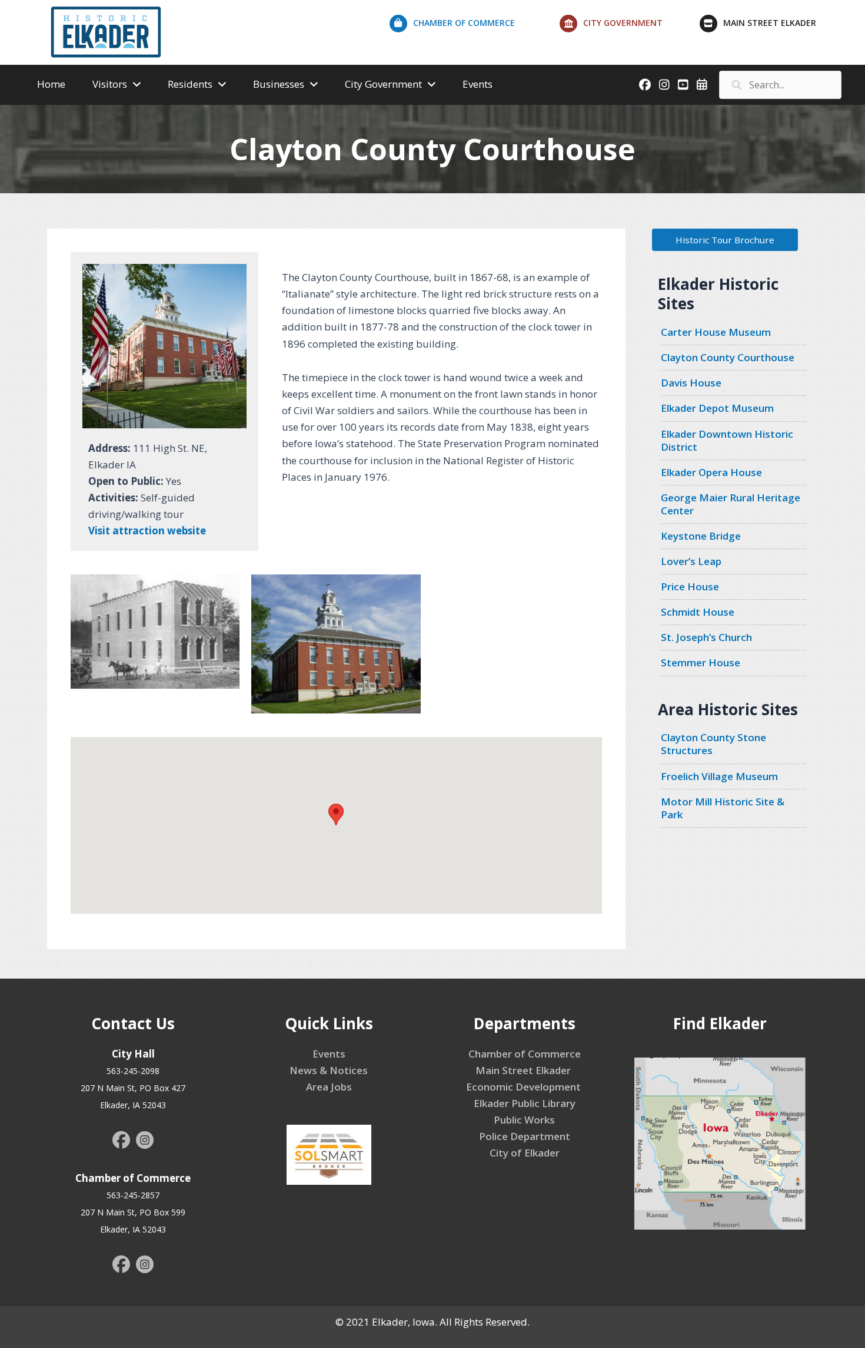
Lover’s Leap (691, 561)
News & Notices (329, 1070)
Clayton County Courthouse (727, 357)
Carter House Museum (716, 332)
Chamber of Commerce (524, 1053)
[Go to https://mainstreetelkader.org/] (776, 26)
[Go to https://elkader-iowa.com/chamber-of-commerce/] (475, 26)
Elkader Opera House (711, 472)
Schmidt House (697, 612)
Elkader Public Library (524, 1103)
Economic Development (524, 1086)
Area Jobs (329, 1086)
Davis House (691, 382)
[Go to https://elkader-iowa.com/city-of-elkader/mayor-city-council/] (629, 26)
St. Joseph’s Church (706, 637)
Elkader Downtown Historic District (727, 440)
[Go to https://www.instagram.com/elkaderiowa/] (145, 1141)
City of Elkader (525, 1152)
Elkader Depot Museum (717, 408)
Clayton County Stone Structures (713, 744)
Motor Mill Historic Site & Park (722, 808)
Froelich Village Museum (719, 776)
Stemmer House (700, 662)
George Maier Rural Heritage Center (730, 504)
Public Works (524, 1119)
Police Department (524, 1136)
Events (328, 1053)
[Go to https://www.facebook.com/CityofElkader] (121, 1141)
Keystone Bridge (701, 536)
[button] (725, 240)
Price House (690, 586)
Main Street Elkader (524, 1070)
